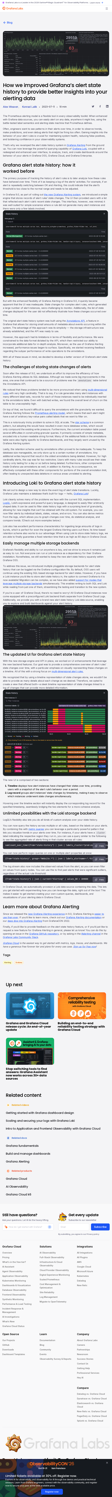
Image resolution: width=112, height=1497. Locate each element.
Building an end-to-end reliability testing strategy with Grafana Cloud (81, 1026)
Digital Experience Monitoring (55, 1275)
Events (43, 1354)
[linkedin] (107, 106)
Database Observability (14, 1290)
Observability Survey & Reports (55, 1359)
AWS (79, 1262)
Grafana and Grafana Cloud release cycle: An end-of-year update (28, 1026)
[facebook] (100, 106)
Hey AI (80, 1377)
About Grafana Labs (87, 1340)
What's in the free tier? (14, 1262)
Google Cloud (84, 1266)
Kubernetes (83, 1276)
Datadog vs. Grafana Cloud (91, 1394)
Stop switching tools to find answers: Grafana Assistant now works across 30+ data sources (27, 1074)
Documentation (47, 1340)
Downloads (8, 1349)
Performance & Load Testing (17, 1304)
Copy (101, 846)
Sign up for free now (84, 946)
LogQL (6, 502)
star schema (82, 422)
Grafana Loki (79, 148)
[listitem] (7, 962)
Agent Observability (12, 1271)
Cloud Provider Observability (54, 1270)
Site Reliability (47, 1292)
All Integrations (84, 1252)
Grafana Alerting (76, 145)
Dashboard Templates (13, 1354)
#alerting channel (91, 933)
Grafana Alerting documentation (84, 917)
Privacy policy (93, 1234)
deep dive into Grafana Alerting (25, 920)
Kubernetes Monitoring (14, 1280)
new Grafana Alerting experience (46, 913)
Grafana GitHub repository (44, 933)
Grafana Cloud (11, 943)
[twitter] (93, 106)
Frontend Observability (14, 1294)
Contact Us (82, 1363)
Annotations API (75, 320)
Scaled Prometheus (50, 1279)
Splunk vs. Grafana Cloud (90, 1420)
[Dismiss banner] (107, 1462)
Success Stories (85, 1359)
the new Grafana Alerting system (62, 194)
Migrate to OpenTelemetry (53, 1301)
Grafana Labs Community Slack (20, 937)
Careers (81, 1345)
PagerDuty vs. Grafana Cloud (92, 1416)
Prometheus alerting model (50, 413)
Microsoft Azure (85, 1271)
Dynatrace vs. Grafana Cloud (92, 1398)
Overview (7, 1252)
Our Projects (8, 1340)
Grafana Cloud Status (13, 1326)
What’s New (8, 1321)
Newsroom (82, 1354)
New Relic (82, 1285)
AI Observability (48, 1252)
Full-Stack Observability (52, 1257)
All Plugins (82, 1257)
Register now (52, 1491)
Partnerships (83, 1349)
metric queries (36, 829)
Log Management (49, 1297)
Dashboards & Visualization (16, 1285)
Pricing (5, 1257)
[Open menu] (107, 9)
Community (45, 1349)
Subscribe (100, 1226)
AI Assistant (8, 1266)
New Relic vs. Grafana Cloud (91, 1411)
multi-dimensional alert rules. (67, 671)
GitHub (5, 1345)
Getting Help (83, 1368)
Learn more (95, 2)
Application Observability (15, 1276)
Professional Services (88, 1373)
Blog (9, 22)
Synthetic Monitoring (13, 1299)
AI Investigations (10, 1317)
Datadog (81, 1280)
